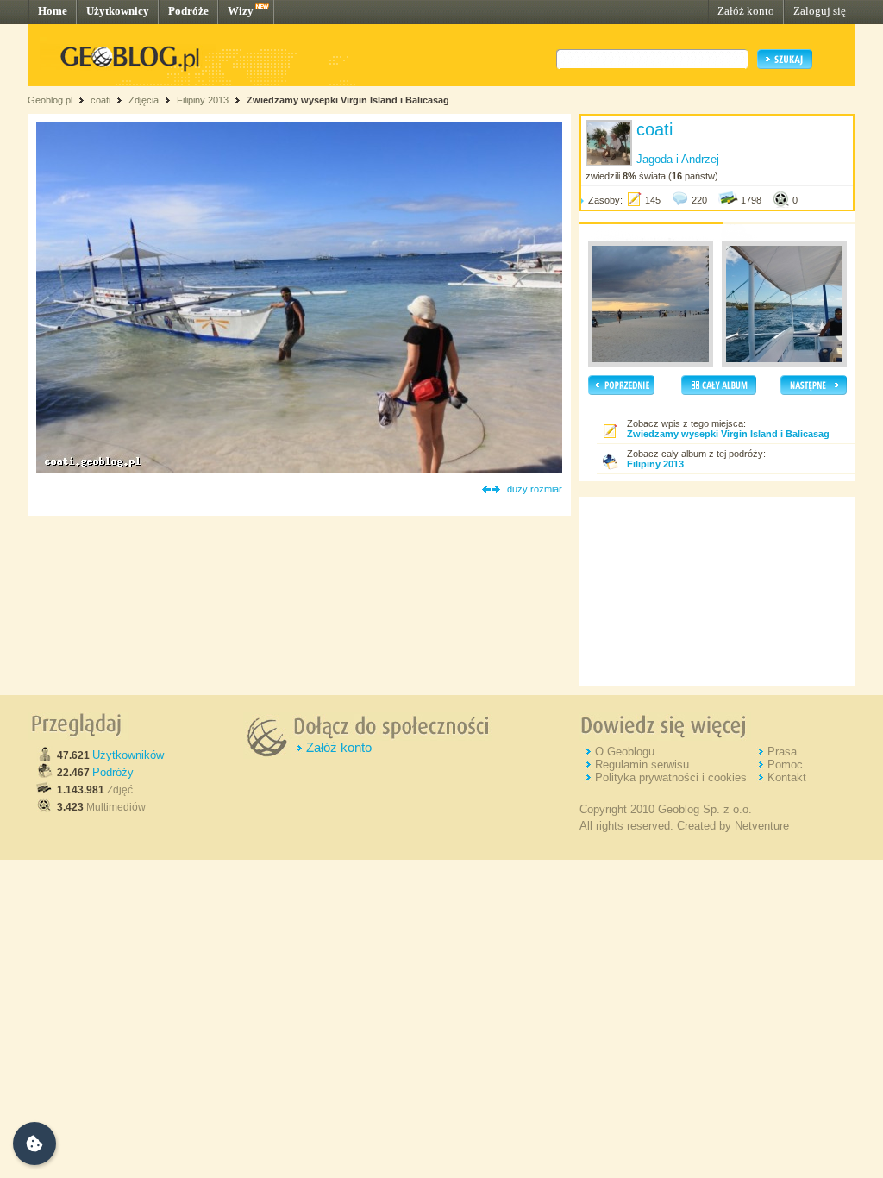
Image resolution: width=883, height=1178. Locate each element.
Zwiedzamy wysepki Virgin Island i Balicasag (348, 100)
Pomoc (785, 764)
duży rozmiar (534, 489)
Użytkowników (128, 755)
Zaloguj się (819, 10)
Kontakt (786, 777)
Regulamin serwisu (642, 764)
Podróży (113, 772)
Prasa (782, 751)
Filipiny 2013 (203, 100)
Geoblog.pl (50, 100)
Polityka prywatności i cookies (671, 777)
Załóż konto (745, 10)
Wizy (241, 10)
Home (52, 10)
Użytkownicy (117, 10)
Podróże (188, 10)
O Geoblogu (624, 751)
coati (100, 100)
